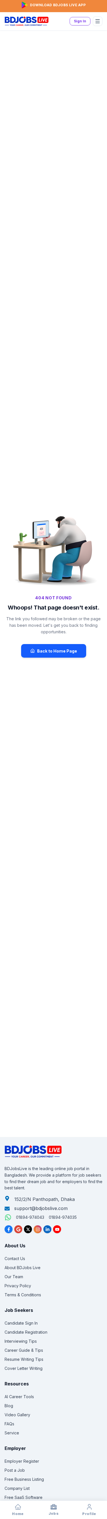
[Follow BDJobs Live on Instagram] (38, 1229)
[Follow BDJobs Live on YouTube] (57, 1229)
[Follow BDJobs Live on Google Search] (18, 1229)
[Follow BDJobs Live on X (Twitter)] (28, 1229)
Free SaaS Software (24, 1497)
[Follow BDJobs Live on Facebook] (9, 1229)
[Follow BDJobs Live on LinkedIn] (47, 1229)
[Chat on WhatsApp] (8, 1217)
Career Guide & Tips (24, 1350)
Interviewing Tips (21, 1341)
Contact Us (15, 1258)
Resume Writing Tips (24, 1359)
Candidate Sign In (21, 1323)
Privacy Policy (18, 1285)
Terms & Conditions (23, 1294)
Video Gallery (17, 1414)
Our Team (14, 1276)
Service (12, 1432)
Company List (17, 1488)
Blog (9, 1405)
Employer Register (22, 1461)
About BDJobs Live (23, 1267)
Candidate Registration (26, 1332)
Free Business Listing (24, 1479)
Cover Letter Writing (24, 1368)
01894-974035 (63, 1217)
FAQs (9, 1423)
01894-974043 (30, 1217)
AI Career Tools (19, 1396)
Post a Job (15, 1470)
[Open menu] (97, 21)
